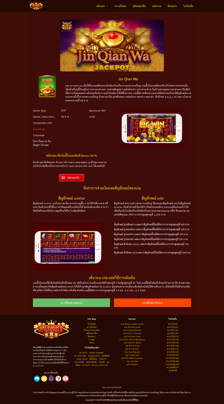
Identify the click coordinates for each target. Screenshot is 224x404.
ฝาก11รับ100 (173, 339)
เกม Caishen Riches (132, 330)
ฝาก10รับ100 (173, 336)
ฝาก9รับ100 (172, 333)
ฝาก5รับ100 (172, 330)
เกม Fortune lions (132, 336)
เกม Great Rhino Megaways (132, 339)
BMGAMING (91, 362)
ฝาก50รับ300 (173, 355)
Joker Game (82, 359)
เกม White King (132, 345)
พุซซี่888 (105, 355)
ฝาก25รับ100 (173, 352)
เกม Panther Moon (132, 342)
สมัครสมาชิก (139, 6)
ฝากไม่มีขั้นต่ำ (173, 367)
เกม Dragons (132, 364)
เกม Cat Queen (132, 348)
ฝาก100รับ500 (172, 358)
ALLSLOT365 (38, 366)
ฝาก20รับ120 (173, 348)
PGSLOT (103, 359)
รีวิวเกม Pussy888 (92, 330)
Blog (92, 342)
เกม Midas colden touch (132, 324)
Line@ (92, 339)
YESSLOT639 (94, 355)
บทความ (156, 6)
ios (43, 129)
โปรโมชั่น (188, 6)
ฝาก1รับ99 (173, 324)
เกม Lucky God (132, 355)
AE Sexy (95, 365)
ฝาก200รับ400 (172, 361)
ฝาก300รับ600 (172, 364)
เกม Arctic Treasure (132, 333)
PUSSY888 (79, 362)
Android (37, 129)
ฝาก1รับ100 (172, 327)
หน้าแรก (100, 6)
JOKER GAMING (96, 352)
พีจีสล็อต (94, 359)
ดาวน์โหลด (120, 6)
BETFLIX (104, 365)
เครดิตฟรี (173, 370)
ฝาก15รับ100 (173, 342)
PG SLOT (83, 352)
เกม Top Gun (132, 361)
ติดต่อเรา (172, 6)
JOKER (102, 362)
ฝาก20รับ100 (173, 345)
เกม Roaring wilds (132, 327)
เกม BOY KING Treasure (132, 358)
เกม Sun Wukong (132, 352)
